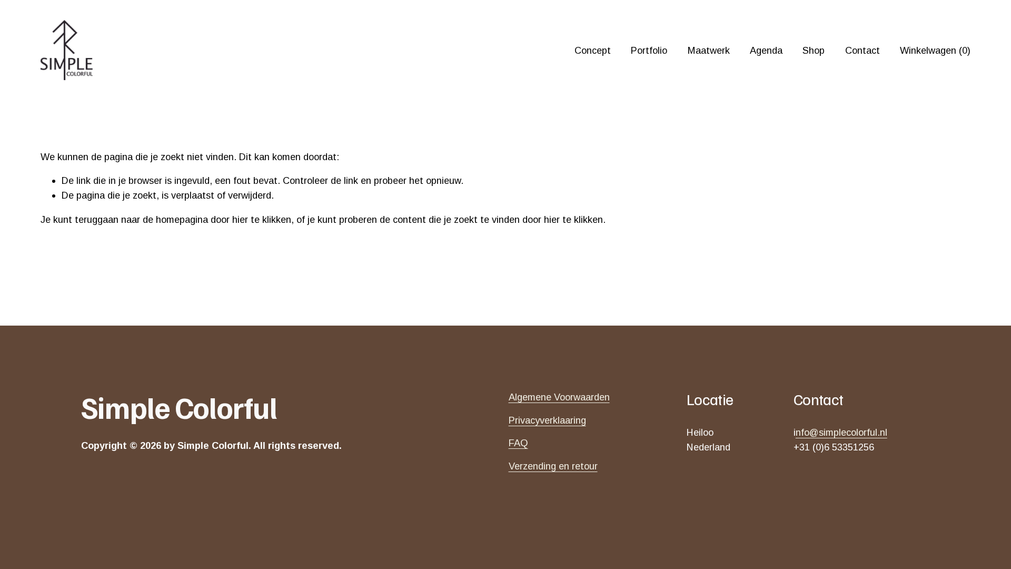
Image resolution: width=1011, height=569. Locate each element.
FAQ (518, 442)
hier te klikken (261, 219)
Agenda (766, 50)
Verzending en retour (553, 466)
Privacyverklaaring (547, 420)
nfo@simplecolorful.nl (841, 432)
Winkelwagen (935, 50)
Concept (592, 50)
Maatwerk (709, 50)
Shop (813, 50)
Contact (862, 50)
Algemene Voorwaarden (559, 397)
